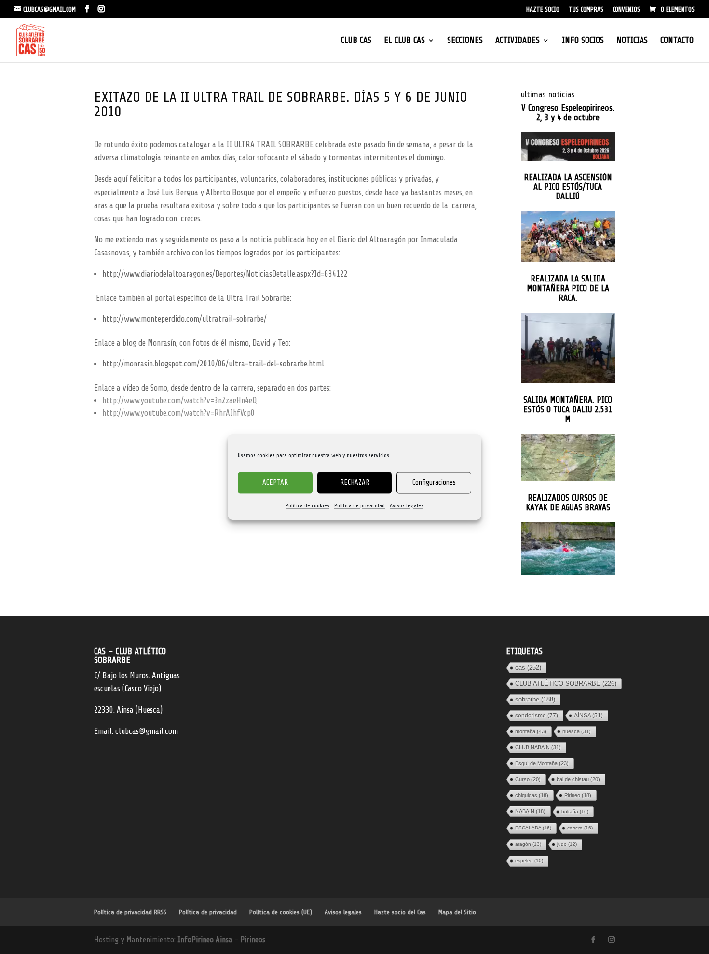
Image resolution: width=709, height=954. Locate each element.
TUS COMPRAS (586, 9)
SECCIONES (465, 41)
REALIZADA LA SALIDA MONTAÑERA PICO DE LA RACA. (568, 288)
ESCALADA (533, 827)
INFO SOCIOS (583, 41)
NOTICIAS (632, 41)
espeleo (529, 860)
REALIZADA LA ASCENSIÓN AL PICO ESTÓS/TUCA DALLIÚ (568, 187)
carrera (580, 827)
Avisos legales (406, 505)
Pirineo (577, 795)
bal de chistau (578, 779)
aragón (528, 844)
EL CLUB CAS (404, 41)
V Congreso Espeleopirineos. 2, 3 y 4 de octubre (567, 112)
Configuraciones (434, 482)
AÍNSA (588, 715)
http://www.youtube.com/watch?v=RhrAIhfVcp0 (178, 413)
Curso (528, 779)
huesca (576, 731)
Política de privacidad (359, 505)
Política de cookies (307, 505)
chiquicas (531, 795)
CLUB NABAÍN (538, 747)
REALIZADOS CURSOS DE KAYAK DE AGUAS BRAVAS (568, 502)
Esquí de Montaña (542, 763)
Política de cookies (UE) (280, 912)
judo (567, 844)
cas (528, 667)
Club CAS (356, 41)
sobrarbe (535, 699)
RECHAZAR (354, 482)
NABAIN (530, 811)
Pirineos (252, 939)
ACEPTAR (275, 482)
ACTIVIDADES (517, 41)
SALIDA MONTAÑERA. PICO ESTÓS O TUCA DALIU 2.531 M (567, 409)
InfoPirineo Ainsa (205, 939)
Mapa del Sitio (457, 912)
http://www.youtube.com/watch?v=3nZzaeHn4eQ (179, 400)
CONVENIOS (626, 9)
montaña (530, 731)
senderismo (536, 715)
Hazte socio (542, 9)
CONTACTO (677, 41)
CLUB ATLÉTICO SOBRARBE (565, 683)
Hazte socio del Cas (400, 912)
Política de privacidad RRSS (130, 912)
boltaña (574, 811)
